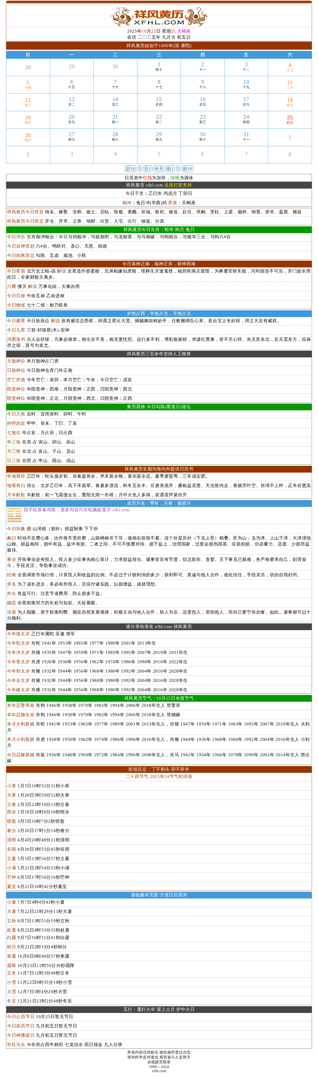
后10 (130, 168)
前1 (170, 168)
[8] (289, 160)
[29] (72, 71)
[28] (28, 72)
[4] (115, 159)
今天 (158, 168)
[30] (115, 71)
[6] (202, 159)
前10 (187, 168)
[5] (158, 159)
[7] (246, 159)
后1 (147, 168)
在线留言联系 (159, 1062)
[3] (71, 159)
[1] (289, 142)
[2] (28, 160)
